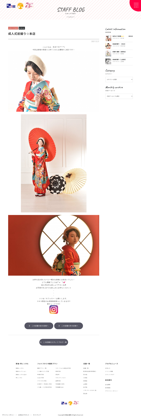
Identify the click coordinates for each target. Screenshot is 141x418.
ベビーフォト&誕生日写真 (63, 368)
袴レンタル (19, 377)
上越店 (85, 384)
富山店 (85, 393)
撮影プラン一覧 (41, 368)
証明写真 (58, 381)
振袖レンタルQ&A (21, 374)
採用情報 (107, 387)
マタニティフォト (61, 377)
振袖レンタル (20, 368)
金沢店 (85, 387)
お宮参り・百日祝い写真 (44, 384)
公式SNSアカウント (23, 415)
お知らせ (107, 368)
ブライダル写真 (41, 381)
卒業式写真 (40, 374)
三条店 (85, 377)
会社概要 (107, 384)
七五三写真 (40, 377)
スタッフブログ (109, 374)
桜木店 (85, 374)
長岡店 (85, 381)
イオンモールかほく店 (89, 390)
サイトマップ (37, 415)
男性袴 (57, 374)
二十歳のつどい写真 (43, 371)
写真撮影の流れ (60, 384)
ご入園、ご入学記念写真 (44, 387)
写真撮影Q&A (60, 387)
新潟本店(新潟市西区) (89, 371)
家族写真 (58, 371)
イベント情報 (109, 371)
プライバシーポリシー (111, 391)
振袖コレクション (21, 371)
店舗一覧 (86, 368)
